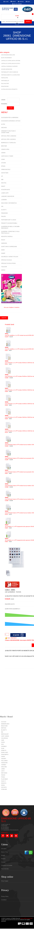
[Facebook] (27, 852)
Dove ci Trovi (4, 852)
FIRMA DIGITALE (5, 169)
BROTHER (4, 146)
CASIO (3, 159)
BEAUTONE (4, 726)
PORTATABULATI (5, 80)
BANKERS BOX (5, 723)
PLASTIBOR (4, 779)
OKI (2, 206)
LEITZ (2, 771)
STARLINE (4, 789)
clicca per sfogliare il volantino (11, 307)
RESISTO (3, 783)
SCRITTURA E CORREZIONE (9, 246)
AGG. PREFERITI (12, 638)
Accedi (3, 855)
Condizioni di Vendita (6, 865)
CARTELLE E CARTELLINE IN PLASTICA (10, 63)
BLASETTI (4, 730)
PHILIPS (3, 216)
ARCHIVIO (4, 127)
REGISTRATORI (4, 86)
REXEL (3, 785)
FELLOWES (4, 760)
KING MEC (4, 766)
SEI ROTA (4, 787)
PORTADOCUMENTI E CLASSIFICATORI (10, 75)
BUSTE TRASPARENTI (6, 57)
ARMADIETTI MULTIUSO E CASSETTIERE (8, 131)
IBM (2, 179)
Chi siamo (3, 848)
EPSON (3, 166)
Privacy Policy (4, 896)
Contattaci (4, 899)
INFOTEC (3, 183)
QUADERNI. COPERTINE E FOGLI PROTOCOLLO (10, 232)
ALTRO (3, 124)
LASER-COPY (5, 193)
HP (2, 176)
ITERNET (3, 764)
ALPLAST (3, 721)
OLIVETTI (3, 209)
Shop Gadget (4, 881)
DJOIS (3, 742)
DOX (2, 744)
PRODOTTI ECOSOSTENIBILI (9, 223)
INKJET (3, 186)
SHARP (3, 253)
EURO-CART (4, 752)
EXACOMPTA (4, 754)
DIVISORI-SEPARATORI (6, 69)
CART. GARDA (5, 736)
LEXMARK (4, 199)
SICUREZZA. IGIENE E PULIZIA (9, 256)
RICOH (3, 239)
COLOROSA (4, 738)
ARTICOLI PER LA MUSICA (8, 139)
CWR (2, 740)
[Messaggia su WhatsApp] (31, 852)
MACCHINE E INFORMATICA (9, 203)
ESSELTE (3, 750)
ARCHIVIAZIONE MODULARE (8, 54)
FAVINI (3, 756)
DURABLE (4, 746)
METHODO (4, 773)
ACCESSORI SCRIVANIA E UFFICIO (10, 121)
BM (2, 732)
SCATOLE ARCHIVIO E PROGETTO (9, 89)
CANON (3, 152)
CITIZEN (3, 162)
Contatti (3, 862)
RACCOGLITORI (5, 83)
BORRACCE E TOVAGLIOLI (8, 142)
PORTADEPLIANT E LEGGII (8, 219)
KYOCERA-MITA (5, 189)
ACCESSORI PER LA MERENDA (9, 117)
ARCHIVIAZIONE (14, 640)
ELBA (2, 748)
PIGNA (3, 777)
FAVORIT (3, 758)
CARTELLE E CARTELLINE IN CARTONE (10, 60)
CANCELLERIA (5, 149)
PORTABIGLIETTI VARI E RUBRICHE (9, 72)
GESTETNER (4, 172)
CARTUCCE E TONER (7, 156)
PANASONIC (4, 213)
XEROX (3, 270)
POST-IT (3, 781)
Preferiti (3, 858)
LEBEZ (3, 768)
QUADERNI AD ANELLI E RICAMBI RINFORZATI (10, 227)
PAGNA (3, 775)
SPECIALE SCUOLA (6, 260)
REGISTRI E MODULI (7, 236)
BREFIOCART (5, 734)
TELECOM (4, 266)
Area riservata (5, 868)
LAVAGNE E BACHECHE (7, 196)
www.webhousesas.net (26, 918)
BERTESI (3, 728)
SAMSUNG (4, 243)
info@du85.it (4, 832)
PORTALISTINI (4, 77)
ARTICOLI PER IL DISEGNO (8, 136)
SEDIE (3, 250)
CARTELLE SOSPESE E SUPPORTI (9, 66)
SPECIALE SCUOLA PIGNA (8, 263)
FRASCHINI (4, 762)
